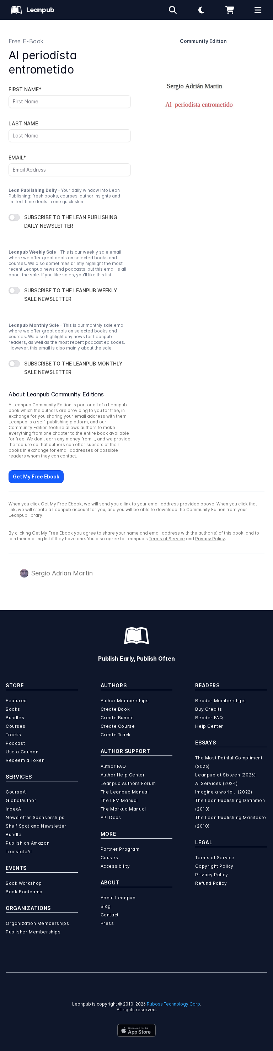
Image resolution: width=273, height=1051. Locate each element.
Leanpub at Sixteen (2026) (225, 775)
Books (13, 709)
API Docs (111, 817)
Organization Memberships (37, 923)
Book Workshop (24, 883)
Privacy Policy (210, 538)
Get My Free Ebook (36, 476)
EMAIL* (17, 158)
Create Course (118, 726)
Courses (15, 726)
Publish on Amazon (27, 843)
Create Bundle (117, 717)
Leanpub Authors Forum (128, 783)
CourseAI (16, 792)
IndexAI (14, 809)
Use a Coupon (22, 751)
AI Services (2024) (216, 783)
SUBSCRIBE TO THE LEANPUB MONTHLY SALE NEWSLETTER (73, 368)
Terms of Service (167, 538)
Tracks (13, 734)
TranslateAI (19, 851)
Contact (110, 914)
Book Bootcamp (24, 891)
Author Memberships (125, 700)
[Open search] (172, 9)
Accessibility (115, 866)
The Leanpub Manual (125, 792)
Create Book (115, 709)
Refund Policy (211, 883)
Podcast (15, 743)
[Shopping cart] (229, 9)
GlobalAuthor (21, 800)
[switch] (14, 217)
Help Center (209, 726)
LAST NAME (23, 123)
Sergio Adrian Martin (62, 573)
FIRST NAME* (25, 89)
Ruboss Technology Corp (173, 1004)
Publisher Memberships (33, 931)
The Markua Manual (123, 809)
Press (107, 923)
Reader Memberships (220, 700)
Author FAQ (113, 766)
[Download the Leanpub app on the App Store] (136, 1030)
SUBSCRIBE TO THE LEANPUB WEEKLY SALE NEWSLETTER (70, 294)
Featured (16, 700)
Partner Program (120, 849)
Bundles (15, 717)
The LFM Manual (119, 800)
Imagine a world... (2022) (223, 792)
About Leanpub (118, 897)
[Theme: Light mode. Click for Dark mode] (201, 9)
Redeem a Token (25, 760)
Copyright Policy (214, 866)
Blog (106, 906)
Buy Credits (208, 709)
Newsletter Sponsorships (35, 817)
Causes (109, 857)
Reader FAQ (209, 717)
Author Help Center (123, 775)
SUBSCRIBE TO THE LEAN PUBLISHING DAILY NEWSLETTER (70, 221)
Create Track (116, 734)
